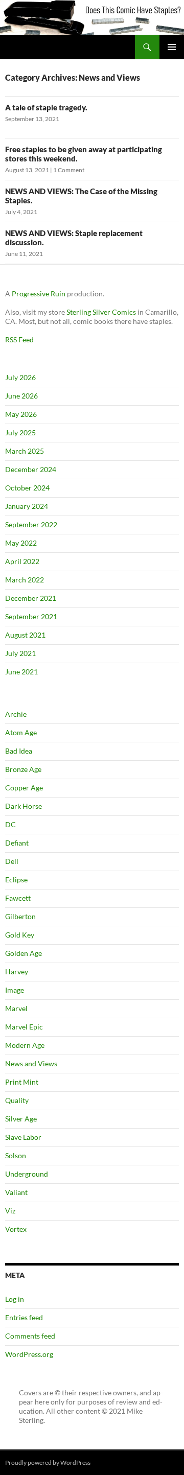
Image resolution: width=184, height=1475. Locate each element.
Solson (15, 1155)
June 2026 (21, 395)
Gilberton (20, 916)
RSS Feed (19, 339)
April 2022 (22, 561)
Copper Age (24, 787)
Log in (14, 1299)
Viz (10, 1210)
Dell (11, 861)
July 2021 (20, 653)
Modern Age (24, 1045)
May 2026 (21, 414)
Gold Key (19, 934)
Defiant (17, 842)
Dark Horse (23, 806)
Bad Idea (18, 750)
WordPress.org (29, 1354)
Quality (17, 1100)
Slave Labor (23, 1137)
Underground (26, 1173)
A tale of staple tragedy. (46, 107)
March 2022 (24, 579)
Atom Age (21, 732)
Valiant (16, 1192)
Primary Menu (171, 47)
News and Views (31, 1063)
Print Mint (21, 1082)
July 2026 (20, 377)
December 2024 (30, 469)
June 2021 (21, 671)
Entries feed (24, 1317)
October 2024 (27, 487)
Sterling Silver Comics (101, 312)
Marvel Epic (24, 1026)
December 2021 (30, 598)
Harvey (16, 971)
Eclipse (16, 879)
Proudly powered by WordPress (47, 1462)
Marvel (16, 1008)
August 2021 (25, 634)
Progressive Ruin (38, 293)
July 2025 (20, 432)
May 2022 (21, 543)
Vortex (16, 1229)
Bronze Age (23, 769)
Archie (16, 714)
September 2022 (31, 524)
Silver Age (21, 1118)
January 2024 (26, 506)
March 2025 (24, 451)
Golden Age (23, 953)
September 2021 (31, 616)
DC (10, 824)
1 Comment (68, 170)
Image (14, 990)
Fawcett (18, 898)
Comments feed (30, 1335)
